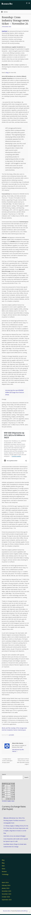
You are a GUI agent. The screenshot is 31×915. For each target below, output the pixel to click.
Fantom (15, 730)
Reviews (4, 871)
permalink (11, 735)
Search (4, 774)
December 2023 (6, 891)
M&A (3, 866)
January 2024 (5, 888)
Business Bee (7, 3)
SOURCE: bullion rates (8, 801)
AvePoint (4, 730)
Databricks (10, 730)
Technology (5, 874)
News (3, 868)
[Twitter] (29, 3)
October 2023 (6, 897)
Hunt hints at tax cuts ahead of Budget (14, 836)
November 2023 (6, 894)
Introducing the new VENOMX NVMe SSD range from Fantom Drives (14, 392)
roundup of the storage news (19, 728)
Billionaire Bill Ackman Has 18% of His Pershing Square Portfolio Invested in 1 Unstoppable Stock (14, 820)
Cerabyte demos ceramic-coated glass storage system (7, 760)
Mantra (19, 911)
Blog (3, 860)
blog (7, 72)
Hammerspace (22, 730)
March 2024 (5, 882)
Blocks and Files (6, 728)
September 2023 (7, 899)
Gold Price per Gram (8, 783)
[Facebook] (26, 3)
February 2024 (6, 885)
